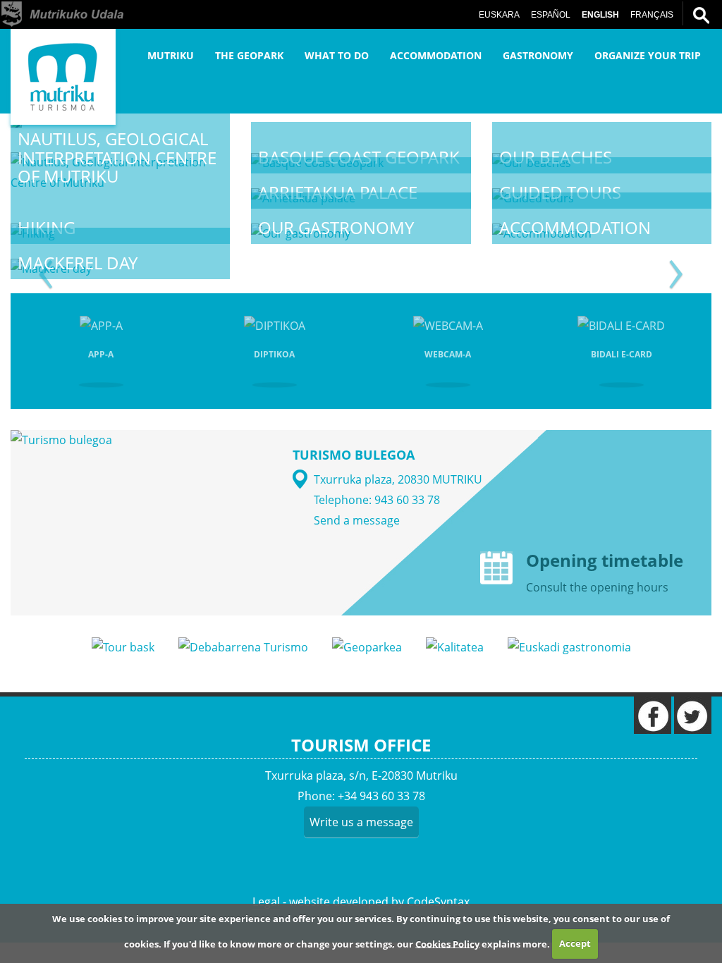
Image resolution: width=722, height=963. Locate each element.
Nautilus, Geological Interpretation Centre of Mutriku (117, 157)
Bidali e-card (621, 354)
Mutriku (170, 55)
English (600, 15)
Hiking (46, 227)
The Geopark (249, 55)
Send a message (357, 520)
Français (651, 15)
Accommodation (436, 55)
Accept (575, 943)
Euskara (499, 15)
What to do (337, 55)
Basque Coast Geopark (359, 156)
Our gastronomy (336, 227)
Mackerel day (77, 262)
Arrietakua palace (337, 192)
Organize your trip (647, 55)
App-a (101, 354)
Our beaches (555, 156)
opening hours (629, 587)
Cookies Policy (447, 943)
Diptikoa (274, 354)
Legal (266, 901)
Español (550, 15)
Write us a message (361, 822)
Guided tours (560, 192)
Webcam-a (447, 354)
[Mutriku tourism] (63, 77)
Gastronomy (538, 55)
